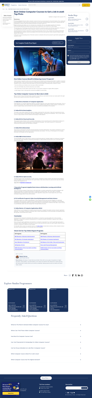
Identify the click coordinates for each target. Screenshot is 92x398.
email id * (69, 50)
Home (3, 9)
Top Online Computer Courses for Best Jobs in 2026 (7, 20)
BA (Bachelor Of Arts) (20, 245)
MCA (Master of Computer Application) (50, 239)
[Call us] (90, 197)
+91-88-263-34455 (46, 392)
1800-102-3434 (45, 388)
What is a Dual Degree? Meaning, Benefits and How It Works (74, 20)
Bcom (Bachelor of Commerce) (22, 242)
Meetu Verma (23, 256)
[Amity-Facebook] (70, 392)
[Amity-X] (66, 392)
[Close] (18, 383)
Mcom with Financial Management (49, 245)
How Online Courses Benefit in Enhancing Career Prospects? (7, 17)
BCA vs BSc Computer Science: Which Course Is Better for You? (75, 25)
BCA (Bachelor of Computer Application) (24, 239)
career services (22, 5)
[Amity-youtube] (74, 392)
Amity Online (40, 226)
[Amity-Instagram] (68, 392)
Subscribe (84, 388)
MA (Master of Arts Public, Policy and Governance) (52, 242)
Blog (6, 9)
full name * (70, 40)
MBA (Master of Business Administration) (50, 236)
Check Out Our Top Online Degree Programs (7, 23)
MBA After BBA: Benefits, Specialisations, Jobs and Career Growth (76, 31)
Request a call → (57, 42)
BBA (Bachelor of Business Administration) (25, 236)
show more (45, 378)
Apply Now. (11, 393)
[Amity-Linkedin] (72, 392)
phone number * (71, 45)
